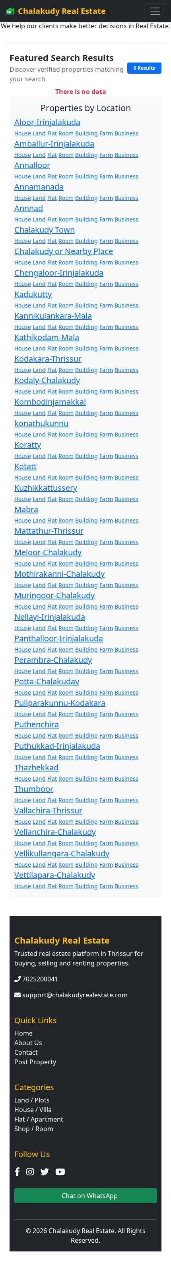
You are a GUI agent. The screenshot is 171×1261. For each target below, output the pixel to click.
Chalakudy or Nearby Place (63, 251)
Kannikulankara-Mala (53, 315)
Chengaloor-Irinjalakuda (58, 272)
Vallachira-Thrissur (48, 810)
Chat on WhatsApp (89, 1195)
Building (86, 133)
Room (66, 133)
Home (23, 1033)
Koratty (27, 444)
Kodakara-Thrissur (48, 358)
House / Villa (33, 1109)
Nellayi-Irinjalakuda (49, 616)
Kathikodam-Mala (46, 337)
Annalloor (32, 165)
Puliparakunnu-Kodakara (59, 702)
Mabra (26, 509)
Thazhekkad (36, 767)
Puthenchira (36, 724)
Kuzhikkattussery (45, 487)
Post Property (35, 1061)
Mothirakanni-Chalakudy (59, 573)
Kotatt (25, 466)
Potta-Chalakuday (46, 681)
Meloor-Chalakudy (48, 552)
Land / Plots (32, 1100)
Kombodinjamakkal (50, 401)
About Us (28, 1042)
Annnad (28, 208)
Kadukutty (33, 294)
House (22, 133)
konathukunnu (41, 423)
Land (39, 133)
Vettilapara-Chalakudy (54, 874)
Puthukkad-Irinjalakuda (57, 745)
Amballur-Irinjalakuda (54, 143)
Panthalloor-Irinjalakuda (58, 638)
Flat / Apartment (38, 1119)
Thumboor (33, 788)
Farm (106, 133)
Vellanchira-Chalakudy (55, 831)
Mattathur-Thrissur (49, 530)
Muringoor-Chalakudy (54, 595)
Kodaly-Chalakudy (47, 380)
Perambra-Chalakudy (53, 659)
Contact (26, 1052)
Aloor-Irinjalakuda (47, 122)
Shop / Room (33, 1128)
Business (126, 133)
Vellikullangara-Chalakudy (61, 853)
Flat (52, 133)
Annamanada (39, 186)
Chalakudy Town (44, 229)
